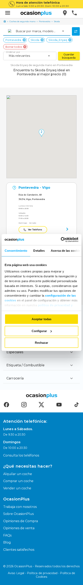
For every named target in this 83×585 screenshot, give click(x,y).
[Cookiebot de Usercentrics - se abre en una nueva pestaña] (60, 239)
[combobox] (16, 31)
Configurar (39, 331)
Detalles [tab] (39, 250)
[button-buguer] (8, 13)
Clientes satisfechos (18, 550)
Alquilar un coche (17, 474)
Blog (7, 542)
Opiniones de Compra (20, 521)
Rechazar (41, 342)
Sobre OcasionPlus (18, 514)
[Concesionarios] (65, 13)
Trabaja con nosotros (20, 507)
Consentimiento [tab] (16, 250)
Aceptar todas (41, 319)
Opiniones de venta (18, 528)
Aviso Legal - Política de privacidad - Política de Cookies (41, 575)
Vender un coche (17, 488)
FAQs (7, 535)
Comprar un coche (18, 481)
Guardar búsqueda (69, 56)
